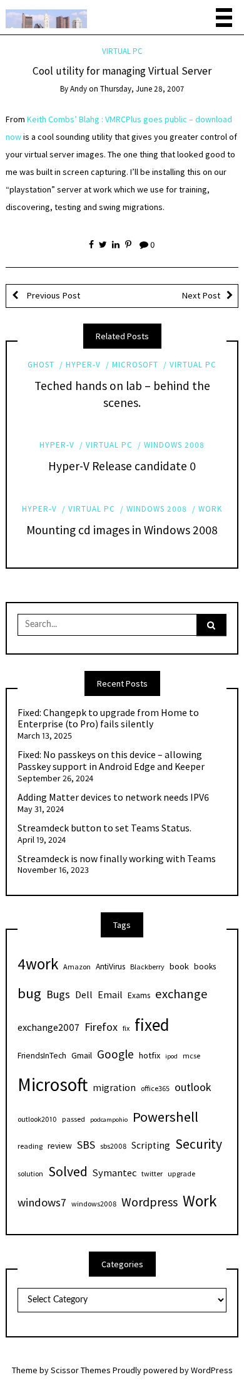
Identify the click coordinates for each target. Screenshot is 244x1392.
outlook (193, 1087)
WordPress (212, 1370)
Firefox (101, 1027)
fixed (152, 1024)
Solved (68, 1171)
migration (114, 1088)
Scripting (150, 1145)
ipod (171, 1056)
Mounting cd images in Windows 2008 (122, 529)
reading (30, 1146)
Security (198, 1144)
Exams (139, 995)
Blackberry (147, 966)
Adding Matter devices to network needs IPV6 (113, 797)
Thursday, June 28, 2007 (142, 88)
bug (29, 993)
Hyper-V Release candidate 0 (122, 465)
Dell (84, 994)
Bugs (58, 994)
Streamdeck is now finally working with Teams (117, 859)
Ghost (41, 364)
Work (210, 509)
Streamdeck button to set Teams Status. (104, 828)
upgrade (181, 1173)
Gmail (81, 1055)
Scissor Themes (81, 1370)
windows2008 (93, 1203)
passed (73, 1119)
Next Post (200, 295)
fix (126, 1028)
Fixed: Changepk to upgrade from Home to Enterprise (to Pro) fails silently (108, 718)
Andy (78, 88)
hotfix (149, 1055)
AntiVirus (110, 966)
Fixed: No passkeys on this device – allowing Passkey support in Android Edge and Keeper (111, 760)
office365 (155, 1088)
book (179, 966)
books (205, 966)
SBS (86, 1144)
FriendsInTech (42, 1055)
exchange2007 (48, 1027)
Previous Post (52, 295)
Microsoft (135, 364)
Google (115, 1054)
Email (110, 994)
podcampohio (109, 1119)
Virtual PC (122, 51)
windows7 (42, 1202)
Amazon (77, 966)
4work (38, 964)
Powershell (165, 1117)
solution (30, 1173)
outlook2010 (37, 1119)
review (60, 1146)
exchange (181, 994)
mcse (191, 1055)
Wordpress (149, 1202)
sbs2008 (113, 1146)
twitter (152, 1173)
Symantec (114, 1172)
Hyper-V (83, 364)
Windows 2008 (174, 445)
